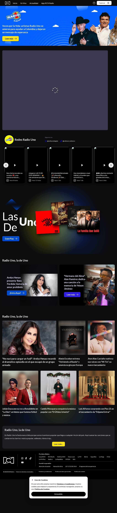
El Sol (108, 457)
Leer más (9, 38)
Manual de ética (58, 466)
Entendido (58, 494)
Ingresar (102, 3)
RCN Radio (51, 457)
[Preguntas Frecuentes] (94, 3)
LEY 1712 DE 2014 (71, 466)
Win (74, 459)
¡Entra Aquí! (15, 293)
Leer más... (58, 444)
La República (59, 459)
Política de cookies (79, 471)
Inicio (15, 3)
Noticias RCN (61, 457)
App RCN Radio (47, 3)
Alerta (86, 457)
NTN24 (68, 459)
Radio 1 (50, 459)
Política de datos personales (63, 471)
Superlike (93, 457)
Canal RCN (42, 457)
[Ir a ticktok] (22, 458)
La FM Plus (42, 459)
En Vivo (23, 3)
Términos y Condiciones (66, 484)
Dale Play (9, 238)
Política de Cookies (42, 489)
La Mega (101, 457)
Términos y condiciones (45, 471)
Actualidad (34, 3)
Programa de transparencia (87, 466)
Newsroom (71, 457)
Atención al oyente (44, 466)
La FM (79, 457)
